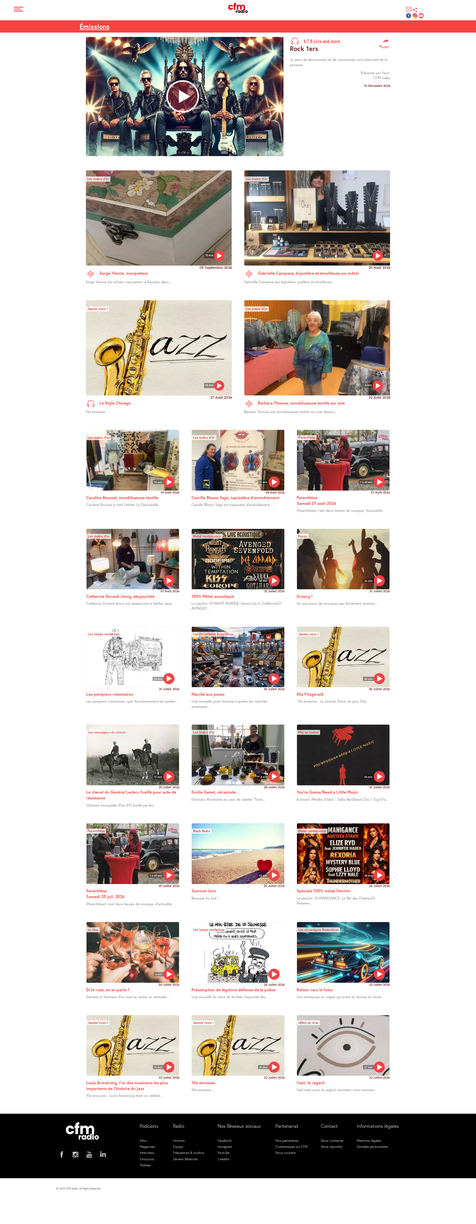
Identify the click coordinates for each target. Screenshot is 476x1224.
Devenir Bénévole (185, 1159)
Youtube (223, 1152)
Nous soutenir (285, 1152)
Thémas (145, 1165)
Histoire (179, 1140)
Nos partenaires (287, 1140)
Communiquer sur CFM (291, 1146)
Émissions (95, 26)
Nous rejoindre (331, 1146)
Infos (143, 1140)
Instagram (225, 1146)
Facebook (225, 1140)
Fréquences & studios (188, 1152)
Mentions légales (369, 1140)
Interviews (147, 1152)
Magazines (147, 1146)
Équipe (178, 1146)
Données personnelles (372, 1146)
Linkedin (223, 1159)
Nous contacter (332, 1140)
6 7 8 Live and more (322, 41)
